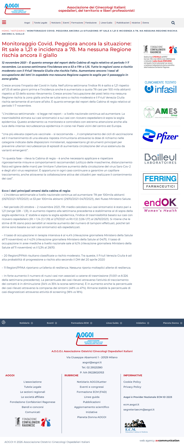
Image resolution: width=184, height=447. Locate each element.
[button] (173, 23)
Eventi (66, 22)
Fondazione (91, 22)
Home (5, 31)
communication (169, 440)
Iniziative (136, 22)
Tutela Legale (40, 22)
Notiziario (56, 22)
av (156, 440)
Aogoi (27, 22)
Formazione (77, 22)
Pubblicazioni (122, 22)
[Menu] (4, 22)
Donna (145, 22)
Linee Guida (106, 22)
